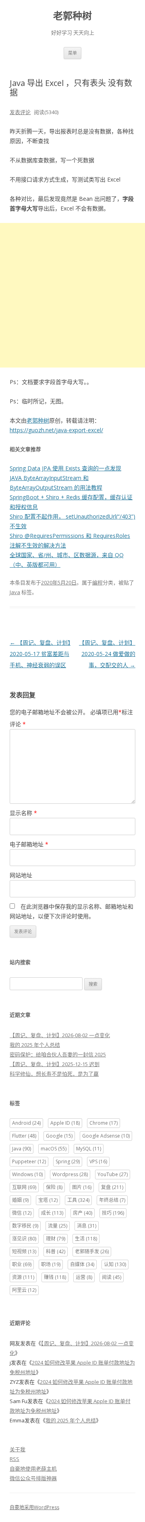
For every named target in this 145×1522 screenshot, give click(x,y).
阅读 (111, 1277)
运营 (84, 1277)
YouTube (112, 1174)
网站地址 (21, 875)
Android (26, 1123)
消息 (86, 1225)
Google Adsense (106, 1135)
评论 (18, 724)
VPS (98, 1161)
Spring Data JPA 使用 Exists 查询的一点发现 (65, 468)
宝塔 (48, 1200)
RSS (14, 1459)
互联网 (24, 1187)
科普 (55, 1251)
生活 (86, 1238)
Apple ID (65, 1123)
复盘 (112, 1187)
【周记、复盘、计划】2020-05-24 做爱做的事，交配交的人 (107, 654)
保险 (54, 1187)
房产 (82, 1212)
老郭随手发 (92, 1251)
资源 (23, 1277)
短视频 (24, 1251)
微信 (21, 1212)
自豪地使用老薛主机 (33, 1468)
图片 (81, 1187)
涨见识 (24, 1238)
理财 (55, 1238)
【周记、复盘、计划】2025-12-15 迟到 (54, 1064)
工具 (78, 1200)
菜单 (72, 53)
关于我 (17, 1449)
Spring (68, 1161)
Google (59, 1135)
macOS (53, 1148)
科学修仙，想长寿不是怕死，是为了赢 (54, 1073)
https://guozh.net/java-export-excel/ (56, 430)
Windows (27, 1174)
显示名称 (23, 813)
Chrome (103, 1123)
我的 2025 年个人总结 (35, 1044)
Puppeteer (29, 1161)
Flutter (24, 1135)
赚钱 (55, 1277)
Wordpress (70, 1174)
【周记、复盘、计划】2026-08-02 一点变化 (60, 1035)
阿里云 (24, 1290)
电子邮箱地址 (29, 844)
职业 (21, 1264)
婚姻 (20, 1200)
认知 (115, 1264)
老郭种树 (72, 16)
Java (15, 592)
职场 (50, 1264)
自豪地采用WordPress (34, 1507)
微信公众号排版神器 (33, 1478)
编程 (97, 582)
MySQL (88, 1148)
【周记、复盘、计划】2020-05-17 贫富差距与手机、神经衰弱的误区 (40, 654)
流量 (57, 1225)
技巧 (113, 1212)
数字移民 (25, 1225)
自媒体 (82, 1264)
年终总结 (112, 1200)
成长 (52, 1212)
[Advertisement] (72, 295)
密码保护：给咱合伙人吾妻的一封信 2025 (58, 1054)
